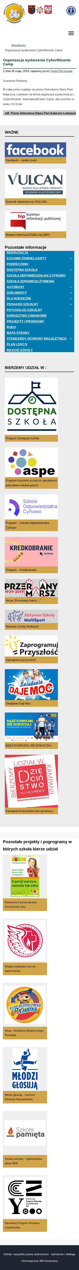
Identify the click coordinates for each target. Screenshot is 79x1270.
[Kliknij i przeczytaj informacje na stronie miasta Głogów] (40, 14)
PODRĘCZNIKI (17, 264)
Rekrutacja (17, 252)
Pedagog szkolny (22, 304)
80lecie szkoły (20, 350)
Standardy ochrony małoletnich (37, 338)
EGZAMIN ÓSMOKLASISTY (26, 258)
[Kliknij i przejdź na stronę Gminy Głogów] (31, 14)
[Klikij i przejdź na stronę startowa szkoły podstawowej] (14, 13)
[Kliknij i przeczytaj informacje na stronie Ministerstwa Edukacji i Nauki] (48, 14)
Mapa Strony (18, 333)
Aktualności (18, 45)
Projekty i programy (25, 321)
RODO (11, 327)
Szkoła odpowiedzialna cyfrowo (36, 275)
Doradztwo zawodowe (27, 315)
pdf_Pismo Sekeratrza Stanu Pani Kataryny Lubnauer (40, 113)
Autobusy (15, 287)
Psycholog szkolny (24, 310)
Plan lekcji (17, 344)
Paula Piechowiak (61, 71)
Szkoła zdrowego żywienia (30, 281)
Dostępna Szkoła (22, 270)
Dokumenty (17, 292)
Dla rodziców (19, 298)
